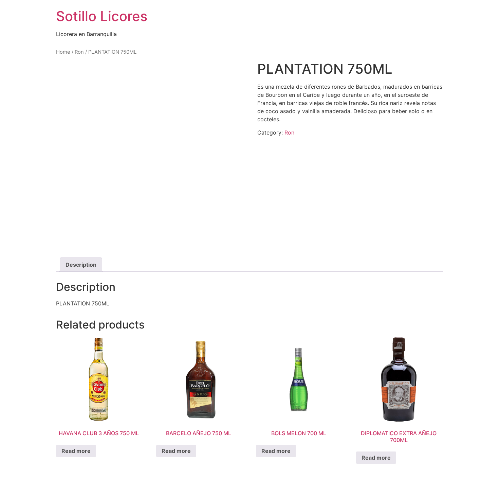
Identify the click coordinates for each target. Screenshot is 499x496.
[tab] (81, 265)
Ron (79, 52)
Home (63, 52)
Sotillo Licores (101, 16)
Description (81, 264)
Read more (76, 450)
